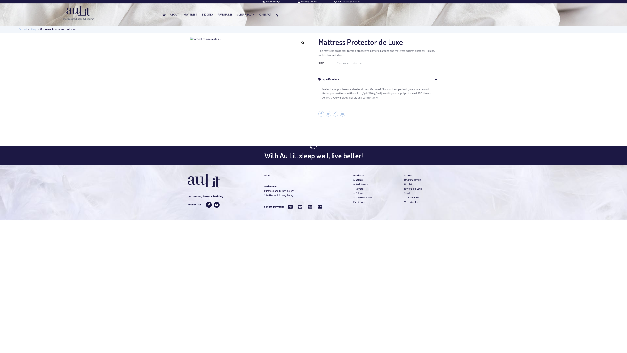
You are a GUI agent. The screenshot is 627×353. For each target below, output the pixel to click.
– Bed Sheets (360, 184)
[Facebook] (209, 205)
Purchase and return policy (278, 191)
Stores (408, 175)
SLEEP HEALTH (245, 15)
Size (321, 63)
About (268, 175)
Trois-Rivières (411, 198)
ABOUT (174, 15)
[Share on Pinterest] (335, 114)
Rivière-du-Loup (413, 189)
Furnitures (358, 202)
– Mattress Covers (363, 198)
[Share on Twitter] (328, 114)
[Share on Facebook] (321, 114)
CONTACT (265, 15)
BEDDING (207, 15)
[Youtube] (217, 205)
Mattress (358, 180)
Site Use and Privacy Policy (278, 195)
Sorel (407, 193)
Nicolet (408, 184)
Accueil (22, 29)
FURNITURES (225, 15)
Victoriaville (411, 202)
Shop (34, 29)
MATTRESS (190, 15)
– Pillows (358, 193)
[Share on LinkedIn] (342, 114)
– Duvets (358, 189)
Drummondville (412, 180)
